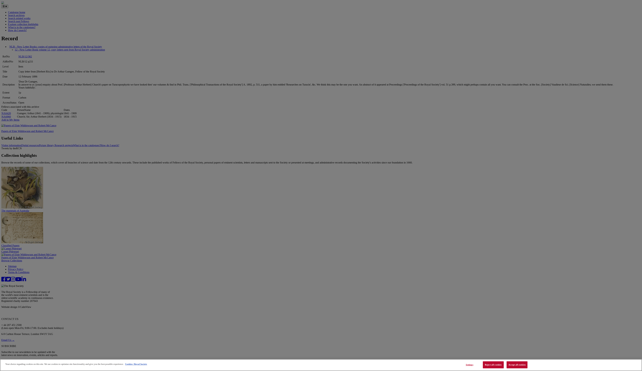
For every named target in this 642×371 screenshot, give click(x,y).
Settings (469, 364)
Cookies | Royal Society (136, 364)
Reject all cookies (493, 364)
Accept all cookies (517, 364)
